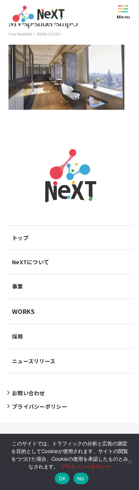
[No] (129, 462)
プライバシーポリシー (85, 466)
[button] (123, 11)
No (81, 478)
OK (62, 478)
